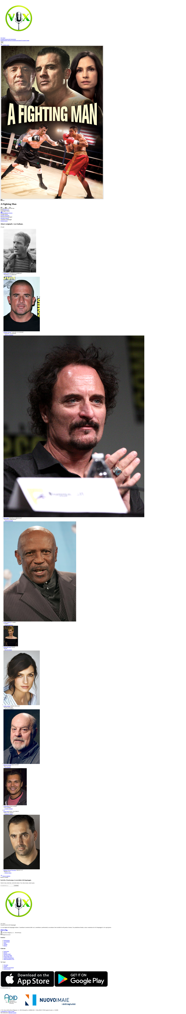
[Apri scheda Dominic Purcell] (21, 331)
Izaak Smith (6, 811)
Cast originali (6, 941)
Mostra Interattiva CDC (8, 959)
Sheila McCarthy (7, 647)
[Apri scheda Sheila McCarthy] (10, 646)
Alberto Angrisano (9, 334)
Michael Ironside (7, 764)
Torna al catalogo (6, 876)
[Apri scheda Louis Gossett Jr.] (39, 621)
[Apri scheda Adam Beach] (15, 804)
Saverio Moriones (9, 625)
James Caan (6, 273)
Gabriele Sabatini (9, 808)
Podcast (5, 952)
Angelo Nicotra (8, 276)
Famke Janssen (6, 706)
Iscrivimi (16, 885)
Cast (8, 40)
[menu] (2, 42)
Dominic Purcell (7, 332)
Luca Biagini (8, 767)
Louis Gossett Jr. (7, 622)
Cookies (2, 1011)
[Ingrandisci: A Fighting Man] (52, 122)
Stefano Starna (8, 872)
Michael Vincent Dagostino (9, 870)
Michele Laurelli (12, 1012)
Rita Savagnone (8, 649)
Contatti (27, 40)
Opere (10, 40)
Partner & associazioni (8, 967)
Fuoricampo (18, 40)
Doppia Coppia (7, 954)
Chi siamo (23, 40)
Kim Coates (6, 518)
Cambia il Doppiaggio (8, 958)
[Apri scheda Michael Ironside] (21, 763)
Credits (12, 1011)
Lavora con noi (6, 969)
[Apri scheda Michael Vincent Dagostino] (21, 869)
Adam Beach (6, 806)
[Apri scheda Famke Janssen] (21, 704)
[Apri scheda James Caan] (19, 272)
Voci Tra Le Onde (7, 955)
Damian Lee (6, 209)
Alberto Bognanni (9, 520)
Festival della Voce (7, 956)
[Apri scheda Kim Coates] (73, 516)
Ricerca (5, 945)
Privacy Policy (7, 1011)
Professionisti (4, 40)
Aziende (13, 40)
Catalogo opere (5, 45)
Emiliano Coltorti (9, 814)
